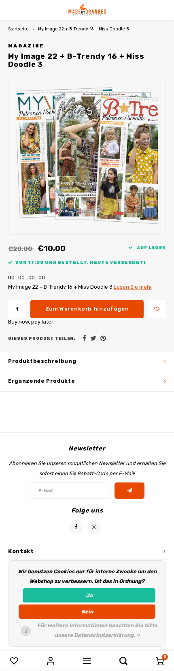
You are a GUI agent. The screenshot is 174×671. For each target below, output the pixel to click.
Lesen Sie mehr (133, 287)
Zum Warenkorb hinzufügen (87, 309)
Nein (87, 612)
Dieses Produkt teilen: (42, 338)
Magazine (26, 46)
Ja (89, 595)
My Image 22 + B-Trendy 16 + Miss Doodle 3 (83, 29)
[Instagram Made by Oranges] (94, 527)
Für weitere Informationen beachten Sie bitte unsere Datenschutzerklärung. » (97, 630)
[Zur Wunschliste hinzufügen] (157, 309)
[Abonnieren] (130, 490)
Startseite (18, 29)
